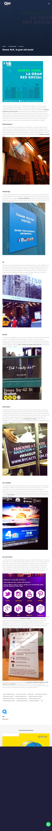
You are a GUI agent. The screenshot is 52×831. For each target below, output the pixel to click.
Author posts (5, 719)
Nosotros (37, 760)
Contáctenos (38, 767)
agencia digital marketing (8, 696)
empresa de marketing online (9, 698)
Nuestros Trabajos (39, 762)
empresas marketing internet (9, 700)
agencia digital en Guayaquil (41, 694)
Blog (36, 764)
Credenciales (38, 769)
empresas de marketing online (35, 698)
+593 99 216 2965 (6, 770)
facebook (23, 770)
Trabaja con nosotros (40, 765)
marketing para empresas (34, 700)
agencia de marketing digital (9, 694)
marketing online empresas (21, 700)
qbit (42, 700)
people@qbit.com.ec (7, 779)
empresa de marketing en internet (35, 696)
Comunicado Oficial (7, 782)
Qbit (5, 46)
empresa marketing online (21, 698)
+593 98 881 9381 (6, 777)
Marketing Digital (12, 46)
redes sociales (24, 773)
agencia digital (31, 694)
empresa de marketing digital (21, 696)
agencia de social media (21, 694)
